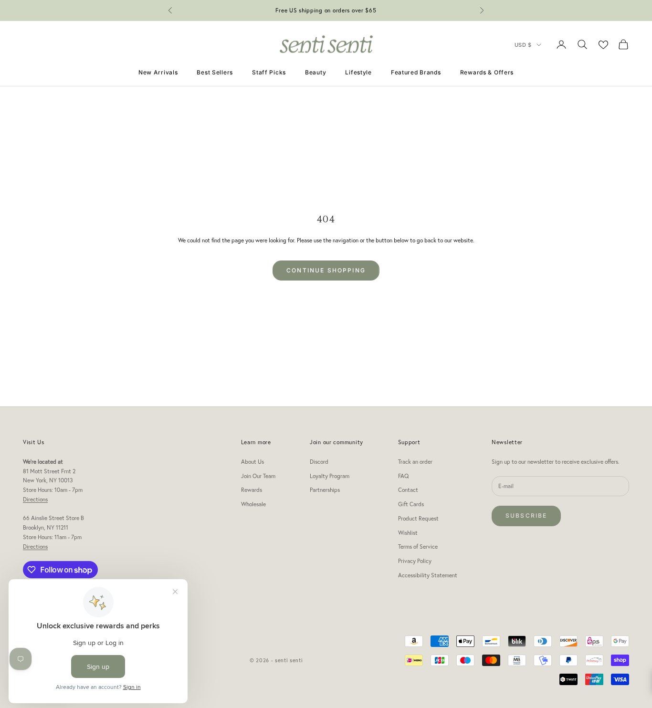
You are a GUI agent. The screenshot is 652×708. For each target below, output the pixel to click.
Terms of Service (418, 546)
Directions (35, 499)
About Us (252, 461)
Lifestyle (358, 72)
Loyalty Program (329, 475)
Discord (319, 461)
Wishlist (408, 532)
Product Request (418, 518)
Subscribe (526, 515)
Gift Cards (411, 504)
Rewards (251, 489)
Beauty (315, 72)
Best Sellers (215, 72)
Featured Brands (416, 72)
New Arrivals (158, 72)
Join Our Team (258, 475)
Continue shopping (326, 270)
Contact (408, 489)
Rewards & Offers (487, 72)
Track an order (415, 461)
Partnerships (325, 489)
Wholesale (253, 504)
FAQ (403, 475)
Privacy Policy (414, 560)
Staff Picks (269, 72)
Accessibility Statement (427, 575)
